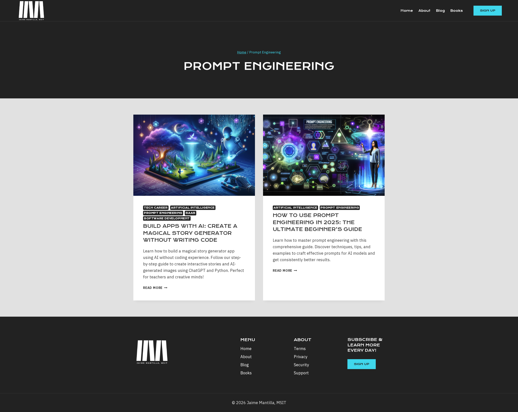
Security (301, 364)
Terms (300, 348)
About (424, 11)
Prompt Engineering (163, 212)
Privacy (300, 356)
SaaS (190, 212)
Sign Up (487, 10)
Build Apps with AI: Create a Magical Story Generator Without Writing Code (190, 233)
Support (301, 373)
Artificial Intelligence (193, 207)
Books (456, 11)
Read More (155, 288)
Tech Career (156, 207)
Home (406, 11)
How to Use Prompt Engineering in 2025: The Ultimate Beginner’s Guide (317, 222)
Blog (440, 11)
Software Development (167, 218)
